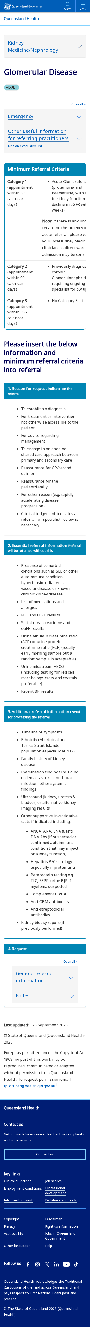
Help (48, 1245)
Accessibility (13, 1233)
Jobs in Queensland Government (60, 1236)
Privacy (9, 1226)
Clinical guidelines (17, 1181)
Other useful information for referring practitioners (38, 138)
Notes (23, 995)
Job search (53, 1181)
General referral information (34, 977)
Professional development (55, 1190)
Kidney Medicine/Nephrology (33, 46)
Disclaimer (53, 1219)
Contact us (45, 1154)
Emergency (20, 116)
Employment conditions (23, 1188)
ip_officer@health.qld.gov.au (29, 1086)
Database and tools (61, 1200)
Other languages (17, 1245)
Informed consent (18, 1200)
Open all (77, 104)
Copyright (11, 1219)
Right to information (61, 1226)
